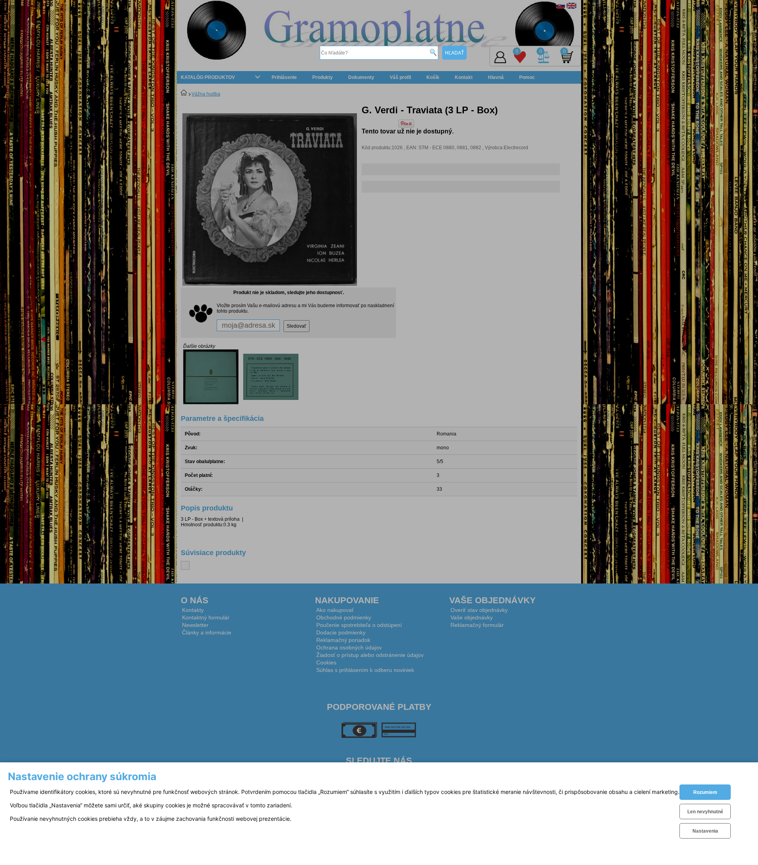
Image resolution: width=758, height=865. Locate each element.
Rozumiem (705, 792)
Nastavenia (705, 831)
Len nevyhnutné (705, 811)
